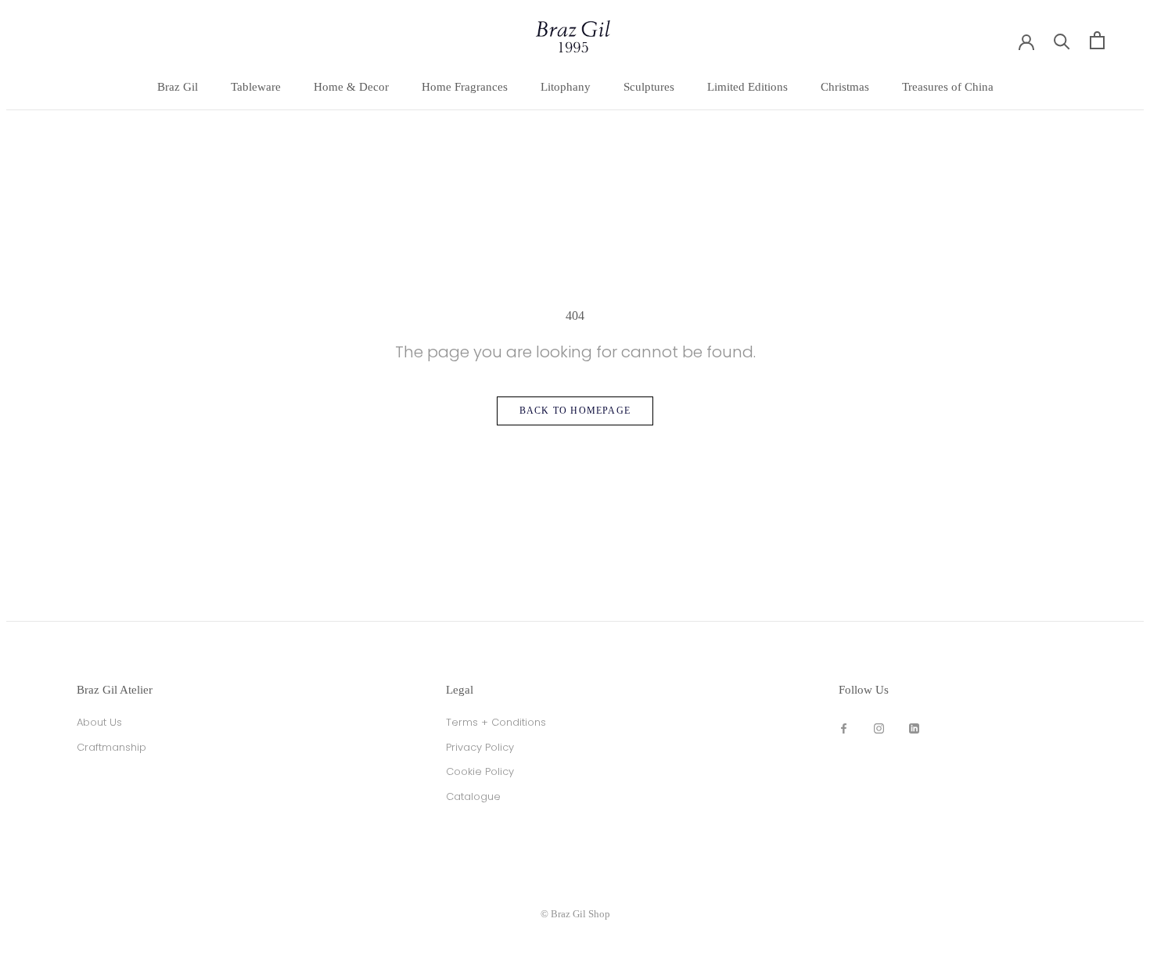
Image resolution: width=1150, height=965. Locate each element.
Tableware (256, 87)
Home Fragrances (465, 87)
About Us (99, 722)
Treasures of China (948, 87)
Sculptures (649, 87)
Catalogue (473, 796)
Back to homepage (575, 410)
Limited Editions (747, 87)
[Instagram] (879, 727)
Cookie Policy (480, 771)
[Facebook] (844, 727)
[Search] (1062, 40)
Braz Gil (177, 87)
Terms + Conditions (496, 722)
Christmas (845, 87)
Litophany (566, 87)
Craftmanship (111, 747)
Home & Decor (351, 87)
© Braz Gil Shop (575, 914)
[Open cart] (1097, 40)
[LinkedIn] (914, 727)
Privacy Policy (480, 747)
